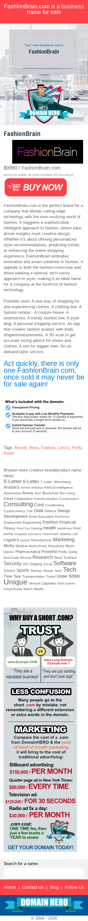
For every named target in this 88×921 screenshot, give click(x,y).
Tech (69, 569)
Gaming (36, 528)
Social (47, 564)
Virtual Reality (13, 589)
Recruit (25, 558)
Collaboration (23, 499)
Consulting (18, 504)
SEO (25, 564)
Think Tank (12, 576)
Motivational (56, 546)
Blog (54, 887)
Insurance (34, 534)
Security (12, 563)
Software (64, 563)
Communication (46, 499)
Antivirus (37, 487)
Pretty (77, 448)
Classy (70, 493)
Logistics (11, 540)
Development (16, 516)
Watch (28, 589)
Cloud (8, 498)
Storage (48, 571)
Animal (25, 487)
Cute (29, 511)
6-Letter (31, 481)
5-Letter (13, 481)
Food (20, 528)
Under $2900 (68, 576)
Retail (9, 453)
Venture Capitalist (42, 583)
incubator (20, 534)
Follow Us (74, 887)
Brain (34, 448)
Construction (69, 499)
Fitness (9, 528)
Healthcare (64, 528)
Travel (50, 576)
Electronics (62, 516)
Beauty (21, 448)
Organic (9, 552)
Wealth (39, 589)
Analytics (12, 487)
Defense (50, 511)
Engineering (32, 522)
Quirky (73, 552)
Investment (50, 534)
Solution (9, 571)
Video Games (66, 583)
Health (49, 528)
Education (46, 516)
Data (38, 510)
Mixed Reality (38, 546)
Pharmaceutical (27, 552)
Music (70, 546)
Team (58, 571)
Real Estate (11, 558)
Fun (27, 528)
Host (77, 528)
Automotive (12, 493)
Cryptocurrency (14, 511)
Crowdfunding (54, 505)
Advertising (62, 482)
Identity (8, 534)
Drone (33, 516)
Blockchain (50, 493)
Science (70, 558)
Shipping (36, 564)
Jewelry (65, 534)
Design (63, 510)
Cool (39, 504)
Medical (22, 546)
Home (10, 887)
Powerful (49, 551)
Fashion (48, 448)
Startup (36, 571)
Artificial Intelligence (58, 487)
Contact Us (33, 887)
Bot (62, 493)
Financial (67, 522)
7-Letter (46, 482)
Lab (75, 534)
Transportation (33, 576)
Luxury (63, 448)
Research (43, 557)
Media (9, 545)
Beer (38, 493)
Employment (13, 522)
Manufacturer (41, 540)
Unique (15, 582)
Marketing (64, 539)
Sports (22, 570)
